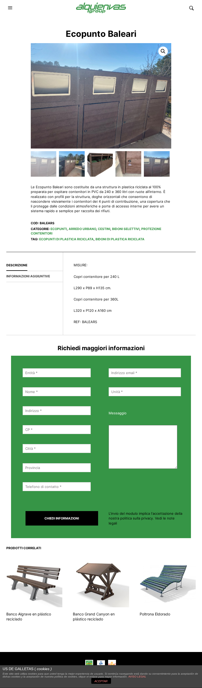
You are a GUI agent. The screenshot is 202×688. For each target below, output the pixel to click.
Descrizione (16, 265)
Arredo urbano (82, 229)
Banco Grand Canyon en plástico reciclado (94, 616)
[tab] (34, 265)
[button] (11, 8)
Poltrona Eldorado (155, 614)
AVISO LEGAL (137, 676)
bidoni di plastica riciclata (119, 239)
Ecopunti (58, 229)
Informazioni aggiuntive (28, 276)
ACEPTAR (101, 681)
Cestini (104, 229)
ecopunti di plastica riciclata (66, 239)
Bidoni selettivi (125, 229)
